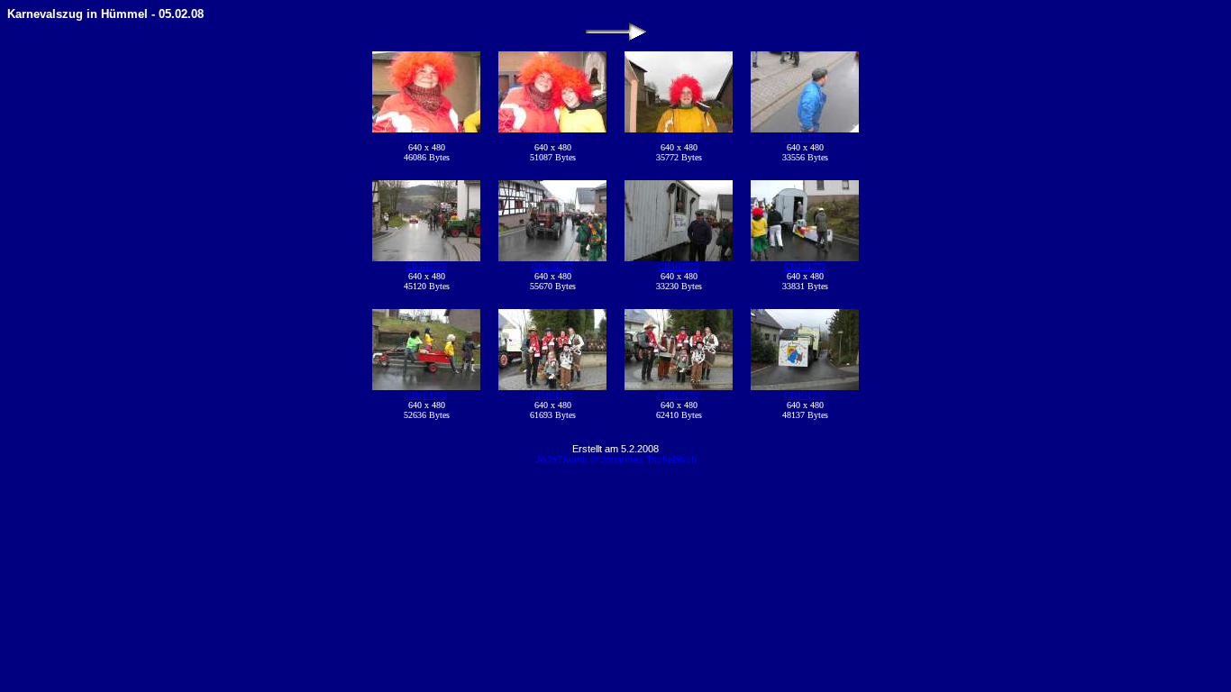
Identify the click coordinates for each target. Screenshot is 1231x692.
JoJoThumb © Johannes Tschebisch (616, 459)
